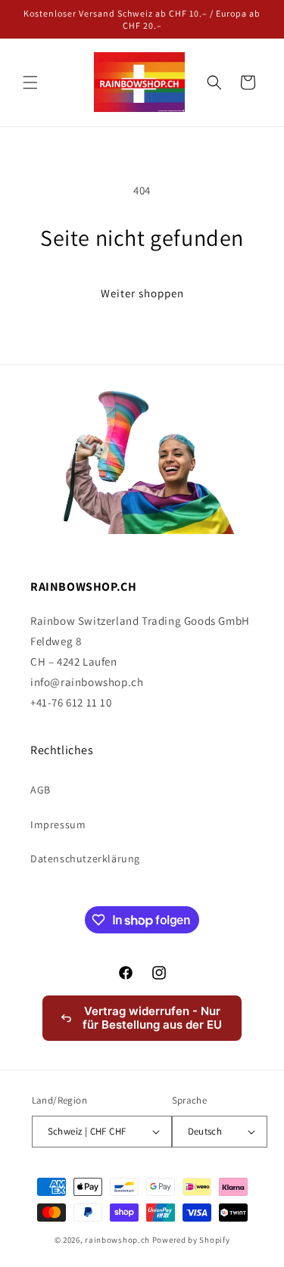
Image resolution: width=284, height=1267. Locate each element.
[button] (30, 82)
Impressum (58, 824)
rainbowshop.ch (117, 1239)
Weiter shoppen (142, 293)
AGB (40, 790)
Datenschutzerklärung (85, 858)
